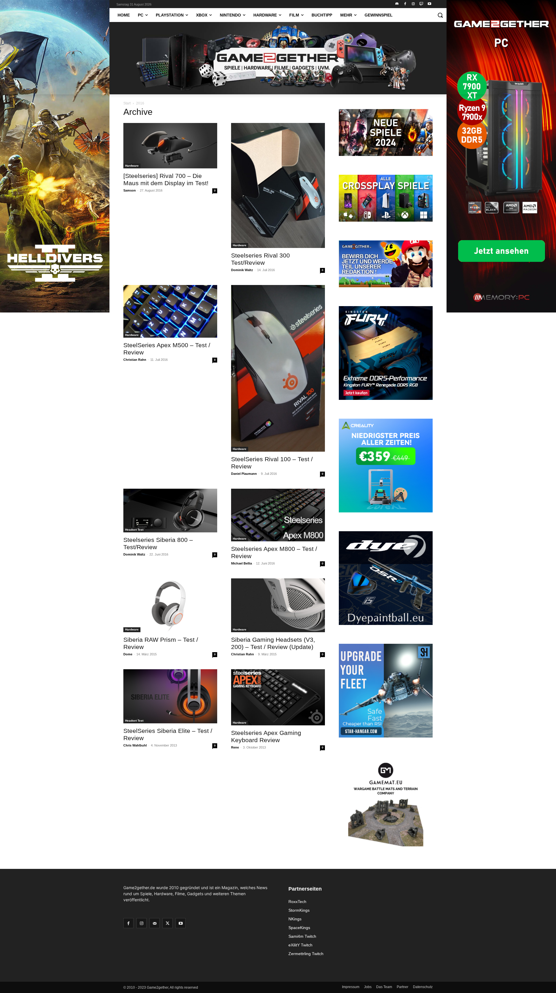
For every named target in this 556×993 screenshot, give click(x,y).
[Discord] (397, 4)
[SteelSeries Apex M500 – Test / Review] (170, 311)
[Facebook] (405, 4)
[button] (440, 15)
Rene (235, 747)
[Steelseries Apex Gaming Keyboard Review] (278, 697)
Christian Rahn (134, 359)
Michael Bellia (241, 563)
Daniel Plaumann (244, 473)
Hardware (132, 165)
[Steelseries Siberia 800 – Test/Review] (170, 510)
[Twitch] (421, 4)
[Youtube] (429, 4)
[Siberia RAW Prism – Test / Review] (170, 605)
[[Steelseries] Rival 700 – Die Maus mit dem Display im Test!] (170, 145)
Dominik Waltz (242, 270)
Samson (129, 190)
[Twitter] (167, 923)
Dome (127, 654)
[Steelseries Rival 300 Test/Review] (278, 185)
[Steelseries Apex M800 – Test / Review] (278, 515)
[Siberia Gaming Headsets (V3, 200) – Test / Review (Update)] (278, 605)
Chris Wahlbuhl (135, 745)
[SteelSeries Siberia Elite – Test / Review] (170, 696)
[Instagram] (413, 4)
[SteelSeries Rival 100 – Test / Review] (278, 368)
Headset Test (134, 529)
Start (127, 103)
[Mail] (154, 923)
